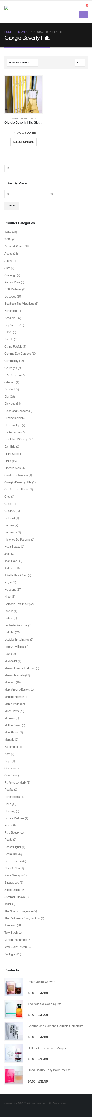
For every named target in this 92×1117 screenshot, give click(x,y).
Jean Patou (11, 561)
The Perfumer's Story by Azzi (22, 918)
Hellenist (9, 518)
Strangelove (11, 882)
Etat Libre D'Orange (16, 439)
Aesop (8, 253)
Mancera (9, 682)
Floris (7, 461)
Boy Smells (11, 325)
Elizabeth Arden (13, 418)
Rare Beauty (12, 832)
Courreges (10, 368)
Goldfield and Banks (16, 489)
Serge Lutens (12, 861)
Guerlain (9, 511)
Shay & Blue (12, 868)
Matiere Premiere (14, 696)
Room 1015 (11, 854)
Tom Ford (10, 925)
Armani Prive (12, 282)
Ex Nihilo (9, 446)
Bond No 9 (10, 318)
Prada (8, 825)
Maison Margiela (14, 675)
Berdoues (10, 296)
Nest (7, 754)
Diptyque (9, 403)
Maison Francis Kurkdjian (19, 668)
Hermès (9, 525)
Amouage (10, 275)
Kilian (7, 596)
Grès (7, 496)
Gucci (8, 503)
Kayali (8, 582)
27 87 (7, 239)
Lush (7, 654)
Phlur (7, 804)
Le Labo (9, 632)
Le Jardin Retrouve (15, 625)
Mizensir (9, 718)
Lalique (8, 611)
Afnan (8, 260)
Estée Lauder (12, 432)
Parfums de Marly (15, 782)
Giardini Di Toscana (16, 475)
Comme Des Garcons (17, 353)
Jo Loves (10, 568)
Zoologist (10, 954)
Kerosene (10, 589)
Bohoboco (10, 310)
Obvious (9, 768)
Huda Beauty (12, 546)
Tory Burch (11, 932)
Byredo (8, 339)
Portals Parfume (14, 818)
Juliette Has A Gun (15, 575)
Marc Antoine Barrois (17, 689)
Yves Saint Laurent (15, 947)
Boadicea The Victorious (19, 303)
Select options (23, 141)
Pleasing (9, 811)
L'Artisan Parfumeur (16, 604)
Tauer (7, 904)
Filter (12, 205)
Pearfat (8, 789)
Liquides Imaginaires (16, 639)
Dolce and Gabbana (16, 411)
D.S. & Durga (12, 375)
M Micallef (10, 661)
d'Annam (9, 382)
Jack (7, 553)
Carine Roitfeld (13, 346)
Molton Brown (12, 725)
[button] (79, 6)
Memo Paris (11, 704)
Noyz (7, 761)
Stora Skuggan (13, 875)
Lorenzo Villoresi (14, 646)
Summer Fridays (14, 897)
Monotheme (11, 732)
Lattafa (8, 618)
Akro (7, 268)
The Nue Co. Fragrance (18, 911)
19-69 (7, 232)
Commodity (11, 361)
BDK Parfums (12, 289)
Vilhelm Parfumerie (15, 939)
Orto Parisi (10, 775)
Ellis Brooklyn (12, 425)
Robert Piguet (12, 847)
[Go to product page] (23, 94)
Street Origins (12, 889)
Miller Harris (11, 711)
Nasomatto (11, 746)
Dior (6, 396)
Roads (8, 839)
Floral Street (11, 453)
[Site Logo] (16, 12)
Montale (9, 739)
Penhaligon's (12, 796)
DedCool (9, 389)
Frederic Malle (13, 468)
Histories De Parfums (17, 539)
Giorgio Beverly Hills (23, 118)
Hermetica (10, 532)
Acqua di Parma (14, 246)
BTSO (8, 332)
